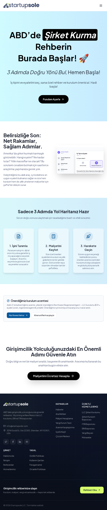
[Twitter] (6, 441)
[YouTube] (27, 441)
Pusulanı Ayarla (51, 99)
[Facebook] (13, 441)
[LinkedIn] (20, 441)
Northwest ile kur (16, 315)
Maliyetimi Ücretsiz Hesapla (51, 376)
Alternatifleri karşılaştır (44, 315)
